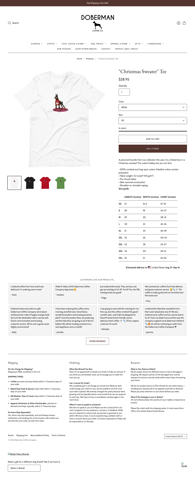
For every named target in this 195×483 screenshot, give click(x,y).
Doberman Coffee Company (25, 440)
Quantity (123, 85)
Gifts (138, 44)
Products (90, 58)
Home (79, 58)
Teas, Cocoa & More (73, 44)
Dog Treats (97, 44)
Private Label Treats (126, 49)
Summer (35, 44)
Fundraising (154, 44)
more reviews (97, 341)
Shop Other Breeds (86, 49)
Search (11, 435)
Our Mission (64, 49)
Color (121, 101)
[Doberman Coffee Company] (97, 23)
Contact (106, 49)
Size (121, 115)
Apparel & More (119, 44)
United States (174, 436)
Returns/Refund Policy (39, 435)
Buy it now (153, 148)
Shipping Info (22, 435)
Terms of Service (58, 435)
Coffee (51, 44)
